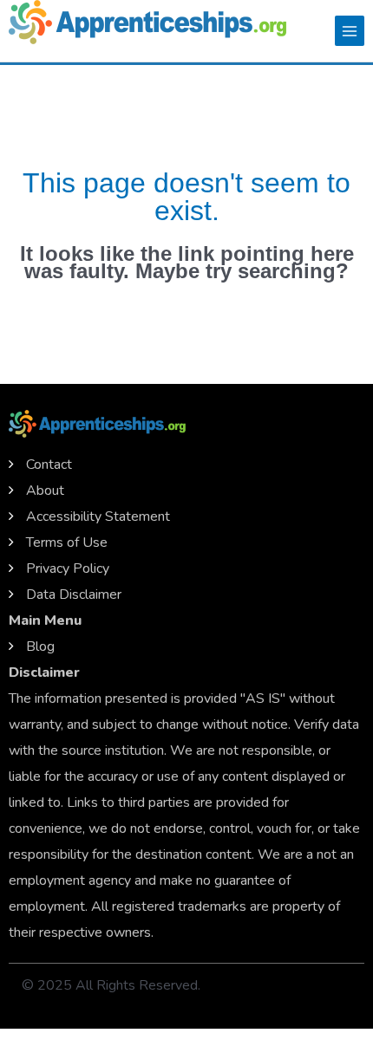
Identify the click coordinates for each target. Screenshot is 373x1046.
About (45, 490)
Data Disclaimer (73, 594)
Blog (40, 646)
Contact (49, 464)
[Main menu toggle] (349, 30)
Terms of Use (67, 542)
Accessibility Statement (98, 516)
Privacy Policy (67, 568)
